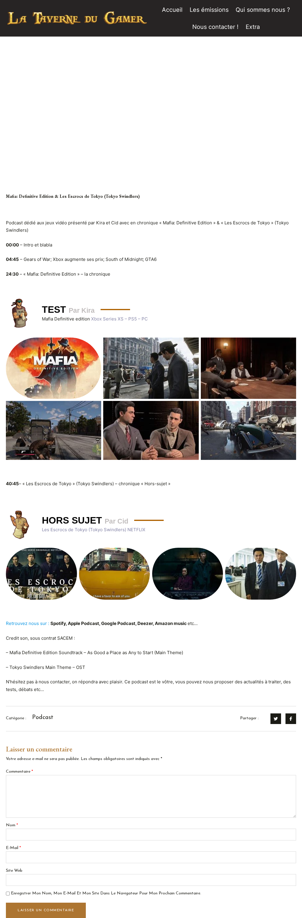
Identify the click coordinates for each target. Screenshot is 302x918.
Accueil (172, 9)
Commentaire (19, 771)
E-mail (13, 848)
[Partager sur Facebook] (290, 718)
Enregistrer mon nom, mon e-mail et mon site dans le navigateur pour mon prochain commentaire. (106, 893)
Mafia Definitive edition (66, 319)
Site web (14, 870)
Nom (12, 825)
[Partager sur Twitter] (275, 718)
